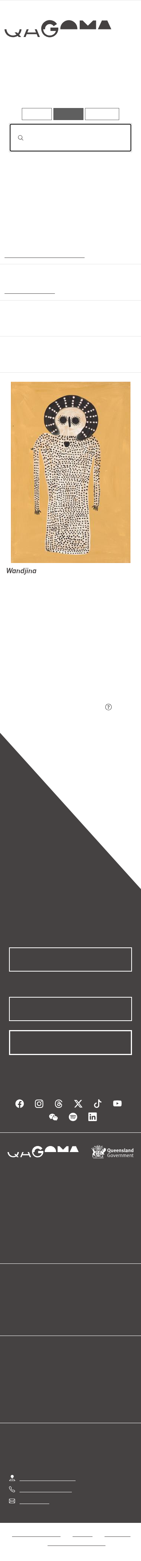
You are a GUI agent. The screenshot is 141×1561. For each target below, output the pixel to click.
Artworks (27, 86)
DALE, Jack (21, 582)
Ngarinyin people (28, 290)
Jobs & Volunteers (36, 1534)
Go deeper (111, 86)
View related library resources (48, 665)
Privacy (82, 1534)
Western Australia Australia (43, 254)
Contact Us (34, 1501)
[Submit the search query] (14, 138)
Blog (80, 1298)
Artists (67, 86)
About (81, 1307)
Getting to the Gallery (48, 1478)
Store (16, 1316)
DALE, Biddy (22, 591)
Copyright (117, 1534)
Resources (102, 114)
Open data (22, 1298)
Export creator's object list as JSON (56, 707)
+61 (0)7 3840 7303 (45, 1489)
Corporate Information (76, 1543)
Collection (59, 56)
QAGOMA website (32, 1307)
